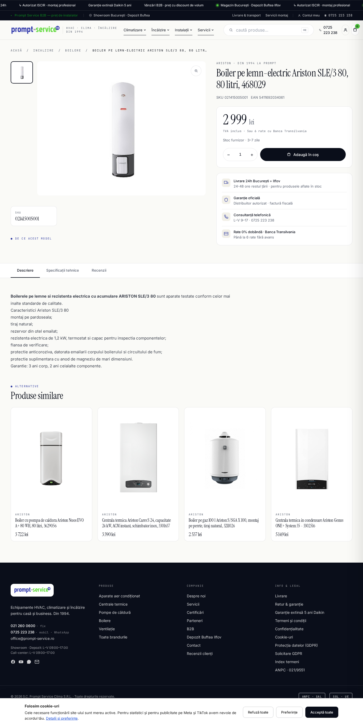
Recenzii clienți (200, 653)
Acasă (16, 50)
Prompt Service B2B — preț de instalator (46, 15)
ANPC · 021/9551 (290, 670)
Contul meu (311, 15)
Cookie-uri (284, 637)
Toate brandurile (113, 637)
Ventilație (107, 629)
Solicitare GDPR (288, 653)
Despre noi (196, 596)
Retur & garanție (289, 604)
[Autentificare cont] (345, 30)
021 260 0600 (23, 626)
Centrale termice (113, 604)
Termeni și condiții (290, 620)
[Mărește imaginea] (196, 71)
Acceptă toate (321, 712)
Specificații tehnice (62, 270)
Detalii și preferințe (62, 718)
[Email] (37, 661)
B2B (190, 629)
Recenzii (99, 270)
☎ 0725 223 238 (338, 15)
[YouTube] (21, 661)
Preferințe (289, 712)
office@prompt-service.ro (32, 638)
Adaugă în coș (306, 154)
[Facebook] (13, 661)
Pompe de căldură (115, 612)
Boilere (73, 50)
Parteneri (194, 620)
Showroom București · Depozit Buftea (122, 15)
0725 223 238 (330, 30)
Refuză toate (258, 712)
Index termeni (287, 661)
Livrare (281, 596)
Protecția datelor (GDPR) (296, 645)
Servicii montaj (276, 15)
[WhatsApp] (29, 661)
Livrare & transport (246, 15)
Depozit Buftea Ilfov (204, 637)
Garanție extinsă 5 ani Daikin (299, 612)
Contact (194, 645)
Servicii (193, 604)
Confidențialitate (289, 629)
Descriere (25, 270)
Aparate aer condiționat (119, 596)
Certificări (195, 612)
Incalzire (43, 50)
